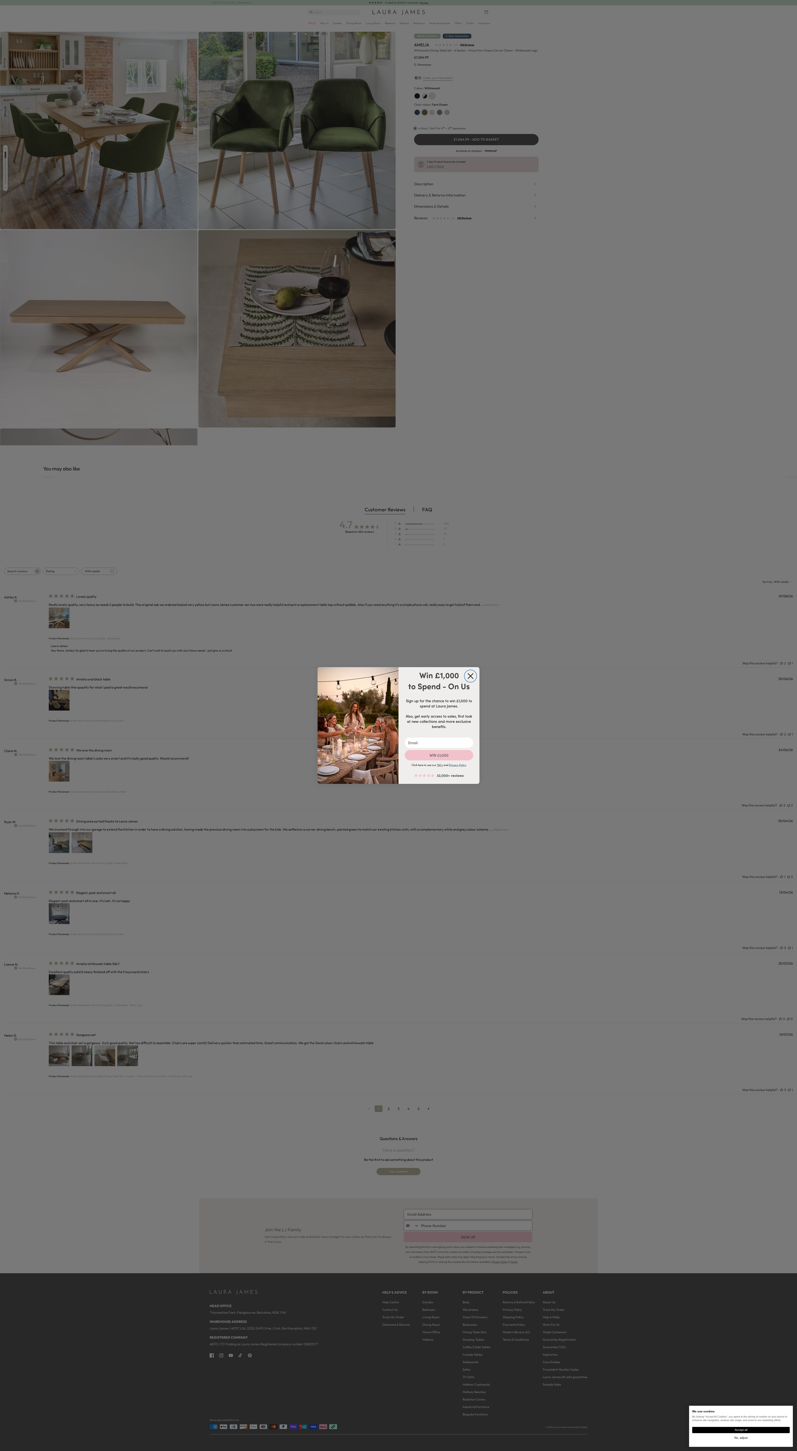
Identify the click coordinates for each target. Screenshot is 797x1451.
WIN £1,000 (439, 755)
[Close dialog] (470, 676)
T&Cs (440, 765)
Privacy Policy (457, 765)
